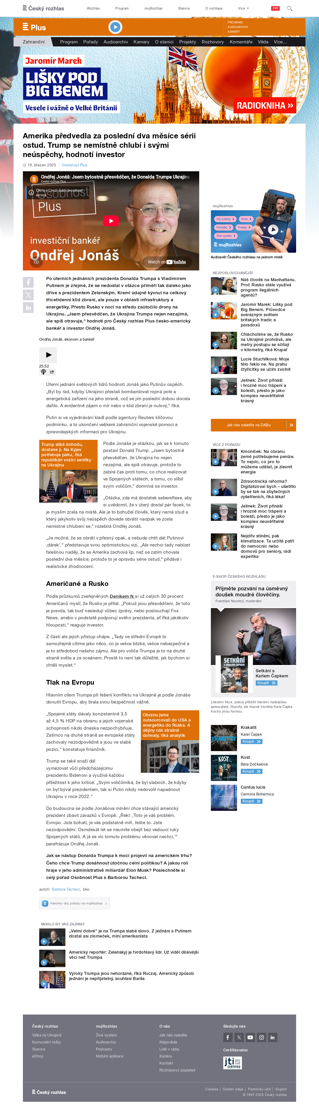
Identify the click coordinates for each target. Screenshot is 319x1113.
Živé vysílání (224, 236)
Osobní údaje (233, 1089)
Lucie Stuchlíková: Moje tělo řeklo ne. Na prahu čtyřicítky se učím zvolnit (266, 364)
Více (280, 41)
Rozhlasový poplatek (177, 1070)
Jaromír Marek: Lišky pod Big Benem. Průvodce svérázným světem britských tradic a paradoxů (267, 314)
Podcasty (104, 1049)
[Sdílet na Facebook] (28, 282)
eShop (37, 1056)
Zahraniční (34, 41)
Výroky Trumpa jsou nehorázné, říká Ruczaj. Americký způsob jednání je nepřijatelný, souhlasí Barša (131, 976)
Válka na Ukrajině (46, 1035)
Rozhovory (213, 41)
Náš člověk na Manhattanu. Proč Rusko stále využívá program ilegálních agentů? (268, 287)
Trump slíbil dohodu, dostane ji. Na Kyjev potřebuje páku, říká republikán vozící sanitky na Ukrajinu (66, 454)
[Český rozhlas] (43, 8)
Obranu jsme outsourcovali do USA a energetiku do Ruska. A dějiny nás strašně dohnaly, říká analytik (167, 725)
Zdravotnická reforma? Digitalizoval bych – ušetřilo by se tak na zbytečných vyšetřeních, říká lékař (268, 489)
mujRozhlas (154, 8)
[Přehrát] (48, 355)
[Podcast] (43, 372)
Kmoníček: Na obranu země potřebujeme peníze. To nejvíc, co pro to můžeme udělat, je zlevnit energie (268, 461)
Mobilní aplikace (110, 1056)
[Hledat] (290, 8)
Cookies (212, 1089)
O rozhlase (214, 8)
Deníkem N (122, 596)
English (281, 1089)
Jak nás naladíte (173, 1035)
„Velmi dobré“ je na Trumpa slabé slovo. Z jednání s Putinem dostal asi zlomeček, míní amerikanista (130, 933)
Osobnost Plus (74, 165)
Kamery (234, 31)
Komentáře (241, 41)
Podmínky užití (259, 1089)
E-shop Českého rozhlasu (239, 576)
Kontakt (166, 1063)
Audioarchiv (238, 27)
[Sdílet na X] (28, 295)
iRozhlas (93, 8)
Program (122, 8)
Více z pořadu (227, 445)
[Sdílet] (52, 372)
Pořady (90, 41)
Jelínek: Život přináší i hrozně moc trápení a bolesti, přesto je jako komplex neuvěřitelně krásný (263, 390)
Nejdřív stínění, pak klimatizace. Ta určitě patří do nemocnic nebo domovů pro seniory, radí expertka (267, 546)
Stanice (184, 8)
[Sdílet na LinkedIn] (28, 307)
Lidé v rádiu (170, 1049)
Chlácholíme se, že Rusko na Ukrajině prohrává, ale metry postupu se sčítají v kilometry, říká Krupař (267, 342)
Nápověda (168, 1042)
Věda (263, 41)
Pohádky (221, 227)
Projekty (187, 41)
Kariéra (166, 1056)
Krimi (244, 219)
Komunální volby (46, 1042)
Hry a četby (223, 219)
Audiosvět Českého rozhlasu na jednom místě (247, 257)
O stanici (164, 41)
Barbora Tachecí (66, 889)
